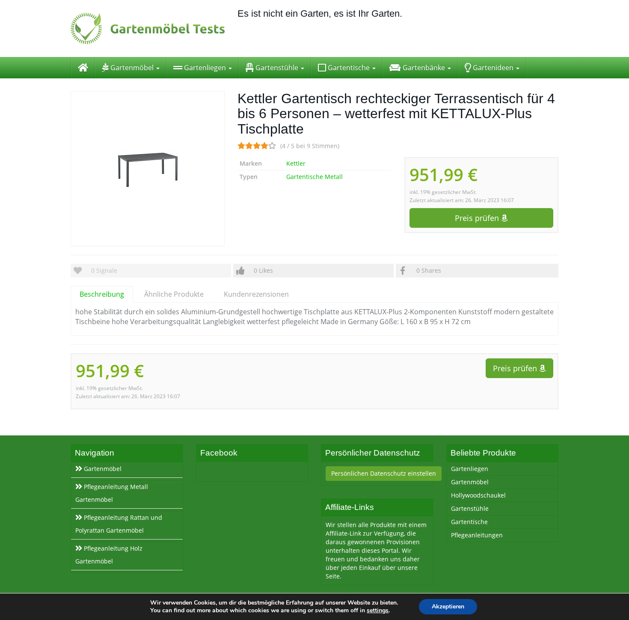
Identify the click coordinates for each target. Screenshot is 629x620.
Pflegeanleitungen (477, 535)
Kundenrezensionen (256, 294)
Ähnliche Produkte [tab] (174, 294)
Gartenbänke (424, 67)
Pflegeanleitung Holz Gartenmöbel (108, 554)
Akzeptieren (448, 606)
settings (378, 610)
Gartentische (348, 67)
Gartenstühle (277, 67)
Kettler (296, 163)
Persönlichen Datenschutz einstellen (383, 473)
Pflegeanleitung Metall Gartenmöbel (111, 493)
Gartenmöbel (132, 67)
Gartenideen (493, 67)
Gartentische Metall (314, 177)
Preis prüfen (478, 218)
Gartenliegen (205, 67)
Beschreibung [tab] (102, 294)
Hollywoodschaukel (478, 495)
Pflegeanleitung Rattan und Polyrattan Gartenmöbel (118, 523)
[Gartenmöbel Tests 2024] (148, 28)
